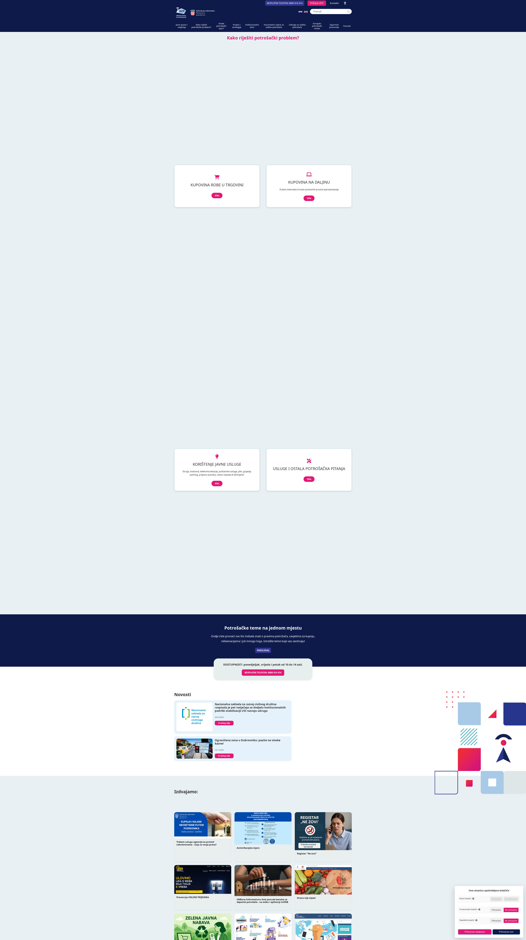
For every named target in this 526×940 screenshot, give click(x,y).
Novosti (347, 26)
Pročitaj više (224, 723)
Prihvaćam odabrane (475, 932)
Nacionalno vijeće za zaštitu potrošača (274, 25)
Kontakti (334, 3)
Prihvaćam (496, 910)
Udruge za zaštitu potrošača (297, 25)
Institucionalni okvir (252, 25)
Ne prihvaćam (511, 910)
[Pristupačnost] (345, 3)
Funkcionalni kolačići (468, 909)
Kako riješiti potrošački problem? (201, 25)
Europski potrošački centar (317, 26)
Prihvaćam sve (506, 932)
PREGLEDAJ (263, 650)
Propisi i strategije (236, 25)
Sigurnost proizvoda (334, 25)
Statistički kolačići (466, 920)
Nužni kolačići (465, 898)
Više (217, 195)
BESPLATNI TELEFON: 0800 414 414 (263, 672)
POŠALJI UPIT (317, 3)
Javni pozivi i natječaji (182, 25)
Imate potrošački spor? (221, 26)
